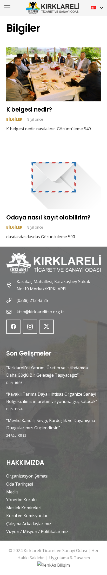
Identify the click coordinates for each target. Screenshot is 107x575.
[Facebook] (13, 327)
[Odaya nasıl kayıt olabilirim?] (53, 177)
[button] (7, 8)
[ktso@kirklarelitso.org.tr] (11, 311)
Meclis (12, 492)
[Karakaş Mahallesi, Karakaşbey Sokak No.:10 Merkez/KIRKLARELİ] (11, 285)
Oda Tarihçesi (19, 484)
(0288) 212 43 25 (32, 300)
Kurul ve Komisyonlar (27, 515)
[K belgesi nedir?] (53, 74)
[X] (46, 327)
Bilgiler (14, 119)
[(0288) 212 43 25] (11, 300)
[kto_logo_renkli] (52, 8)
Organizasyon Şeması (27, 476)
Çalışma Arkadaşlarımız (28, 524)
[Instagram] (30, 327)
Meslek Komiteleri (23, 508)
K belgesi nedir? (29, 109)
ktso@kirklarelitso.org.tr (40, 312)
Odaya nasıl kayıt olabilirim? (48, 217)
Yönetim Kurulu (21, 500)
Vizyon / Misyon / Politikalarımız (37, 531)
